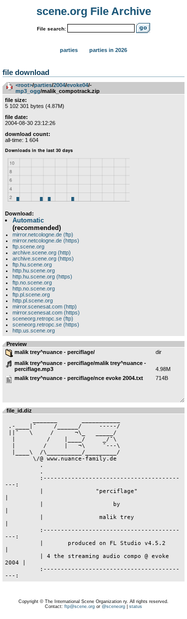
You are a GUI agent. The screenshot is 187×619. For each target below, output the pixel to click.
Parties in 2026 (108, 50)
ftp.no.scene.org (32, 283)
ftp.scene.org (28, 247)
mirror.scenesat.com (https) (46, 313)
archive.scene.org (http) (41, 253)
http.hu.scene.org (33, 271)
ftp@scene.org (79, 606)
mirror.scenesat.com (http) (44, 307)
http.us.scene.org (33, 331)
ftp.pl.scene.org (31, 295)
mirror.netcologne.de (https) (45, 241)
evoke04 (77, 85)
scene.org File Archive (93, 11)
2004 (59, 85)
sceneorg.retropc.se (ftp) (42, 319)
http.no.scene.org (33, 289)
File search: (51, 29)
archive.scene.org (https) (43, 259)
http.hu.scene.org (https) (42, 277)
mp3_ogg (27, 91)
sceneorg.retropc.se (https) (45, 325)
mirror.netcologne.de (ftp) (42, 235)
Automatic (28, 220)
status (135, 606)
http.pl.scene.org (32, 301)
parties (43, 85)
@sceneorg (113, 606)
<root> (23, 85)
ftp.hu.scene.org (32, 265)
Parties (69, 50)
